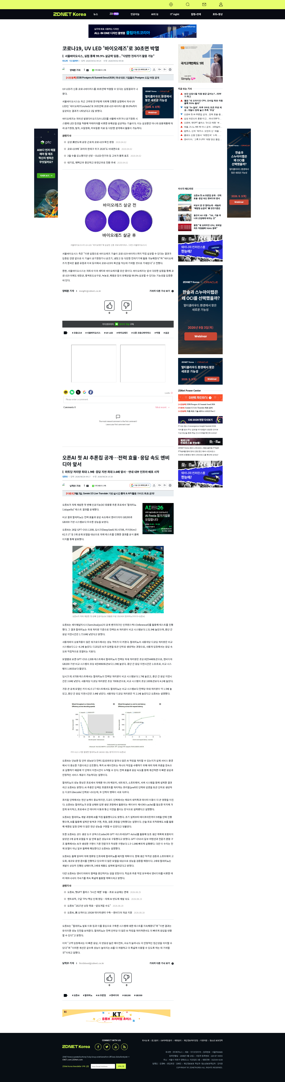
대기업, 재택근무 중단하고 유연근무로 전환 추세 (91, 162)
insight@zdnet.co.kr (90, 290)
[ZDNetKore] (73, 8)
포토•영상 (218, 14)
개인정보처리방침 (191, 1040)
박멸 (158, 332)
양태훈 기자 (75, 70)
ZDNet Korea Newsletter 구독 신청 (75, 1066)
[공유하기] (154, 69)
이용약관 (203, 1040)
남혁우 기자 (75, 485)
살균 (167, 332)
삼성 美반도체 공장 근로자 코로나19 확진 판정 (90, 142)
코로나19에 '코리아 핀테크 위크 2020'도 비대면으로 (93, 149)
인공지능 (135, 14)
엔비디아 (115, 995)
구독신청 (121, 1066)
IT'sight (174, 14)
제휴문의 (178, 1040)
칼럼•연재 (196, 14)
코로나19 (78, 332)
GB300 (139, 995)
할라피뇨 (88, 995)
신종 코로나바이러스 (142, 332)
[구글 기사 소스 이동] (140, 70)
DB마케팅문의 (166, 1040)
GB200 (127, 995)
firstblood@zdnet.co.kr (91, 963)
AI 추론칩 (102, 995)
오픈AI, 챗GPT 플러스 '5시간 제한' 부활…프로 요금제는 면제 (97, 892)
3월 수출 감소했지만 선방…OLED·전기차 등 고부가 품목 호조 (98, 155)
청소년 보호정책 (216, 1040)
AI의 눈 (155, 14)
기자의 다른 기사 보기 (160, 290)
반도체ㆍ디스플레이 (70, 60)
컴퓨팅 (65, 476)
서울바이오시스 (93, 332)
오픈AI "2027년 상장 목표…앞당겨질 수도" (89, 905)
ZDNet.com (77, 1059)
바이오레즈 (123, 332)
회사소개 (145, 1040)
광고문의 (155, 1040)
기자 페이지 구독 (100, 70)
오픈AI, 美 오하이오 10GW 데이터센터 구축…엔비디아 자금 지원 (99, 912)
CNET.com (66, 1059)
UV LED (109, 332)
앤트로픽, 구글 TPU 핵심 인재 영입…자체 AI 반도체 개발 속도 (98, 899)
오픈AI (76, 995)
